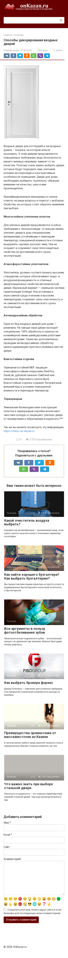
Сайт (7, 847)
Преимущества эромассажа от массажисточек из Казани (30, 735)
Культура (43, 50)
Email (8, 834)
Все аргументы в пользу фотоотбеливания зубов (24, 630)
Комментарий (12, 859)
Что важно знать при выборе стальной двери (28, 786)
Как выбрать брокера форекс (28, 683)
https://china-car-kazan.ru (19, 431)
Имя (7, 822)
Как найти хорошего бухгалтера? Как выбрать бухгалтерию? (31, 576)
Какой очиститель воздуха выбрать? (26, 522)
